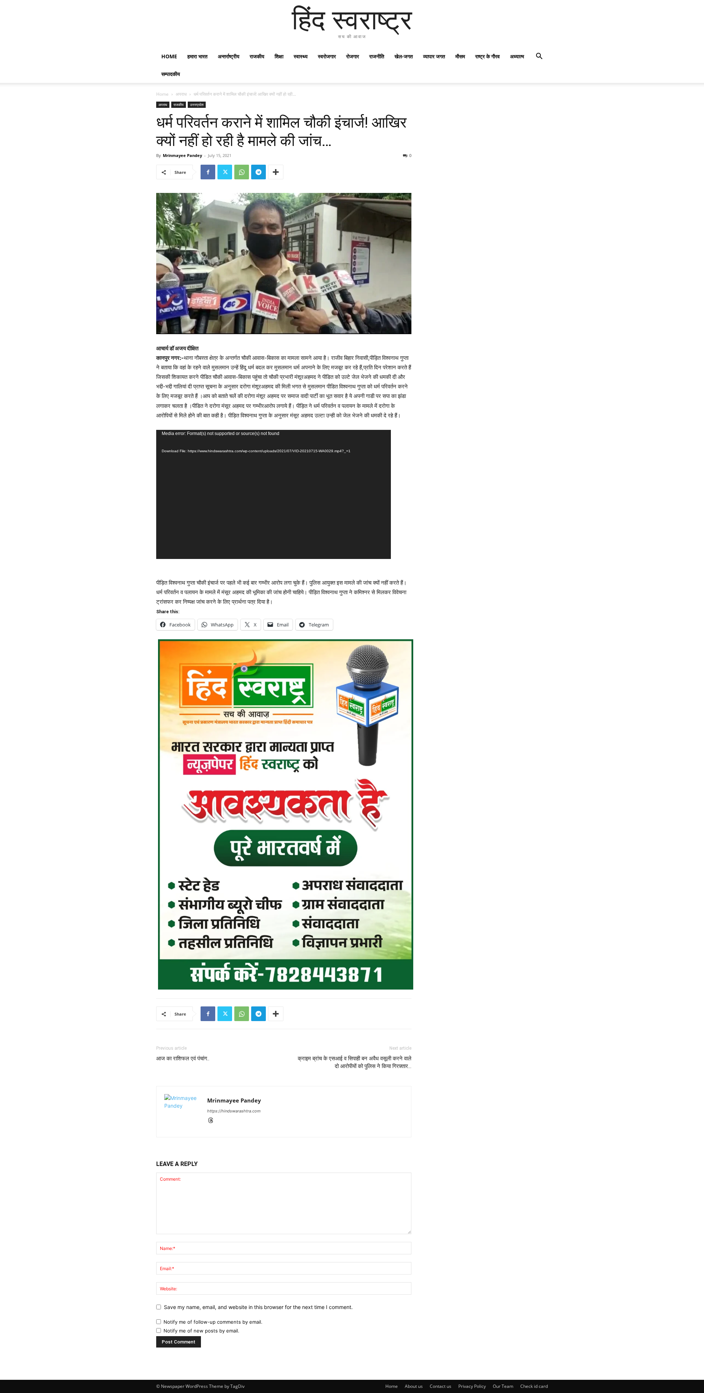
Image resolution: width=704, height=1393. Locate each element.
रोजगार (352, 56)
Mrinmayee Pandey (182, 155)
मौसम (460, 56)
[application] (273, 494)
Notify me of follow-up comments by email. (213, 1322)
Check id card (534, 1386)
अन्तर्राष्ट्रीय (228, 56)
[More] (275, 172)
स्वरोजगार (327, 56)
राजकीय (257, 56)
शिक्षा (279, 56)
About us (414, 1386)
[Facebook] (208, 172)
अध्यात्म (517, 56)
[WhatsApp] (241, 172)
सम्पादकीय (170, 73)
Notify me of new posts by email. (201, 1331)
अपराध (181, 94)
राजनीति (376, 56)
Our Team (503, 1386)
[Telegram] (258, 172)
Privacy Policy (472, 1386)
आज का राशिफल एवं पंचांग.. (182, 1058)
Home (169, 56)
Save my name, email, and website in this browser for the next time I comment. (258, 1307)
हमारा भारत (197, 56)
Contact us (440, 1386)
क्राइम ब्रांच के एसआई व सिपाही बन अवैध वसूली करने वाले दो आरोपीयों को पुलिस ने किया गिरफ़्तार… (354, 1062)
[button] (539, 57)
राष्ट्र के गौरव (487, 56)
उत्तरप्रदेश (196, 104)
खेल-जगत (404, 56)
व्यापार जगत (434, 56)
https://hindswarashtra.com (234, 1111)
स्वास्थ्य (301, 56)
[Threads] (213, 1121)
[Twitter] (224, 172)
